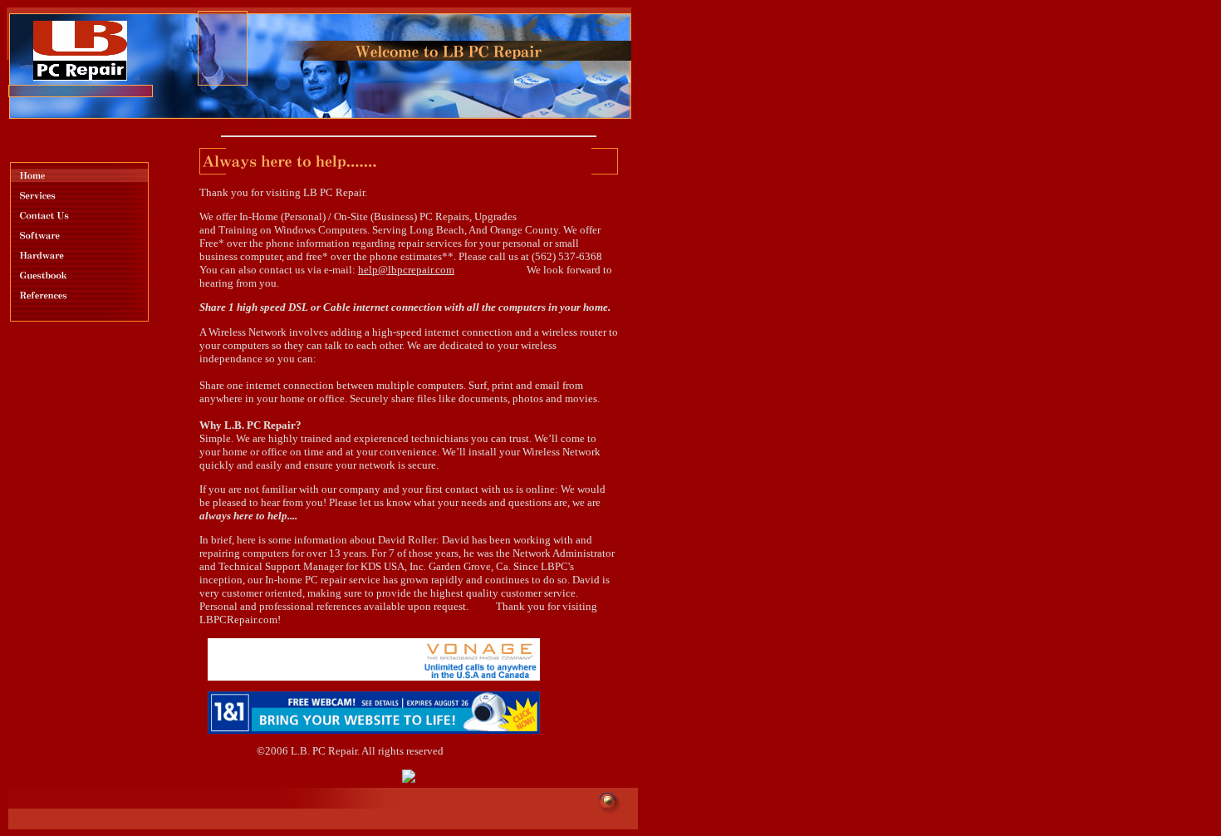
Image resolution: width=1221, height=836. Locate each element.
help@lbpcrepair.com (406, 269)
